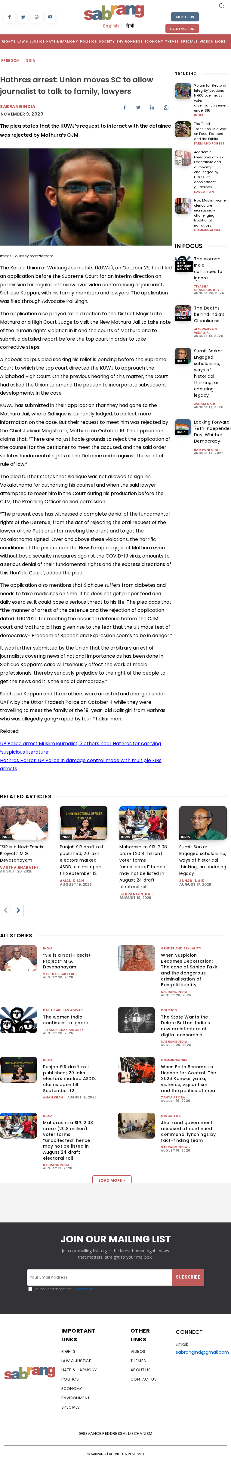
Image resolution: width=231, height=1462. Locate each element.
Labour (183, 318)
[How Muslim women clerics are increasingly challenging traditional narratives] (183, 206)
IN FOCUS (188, 246)
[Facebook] (9, 17)
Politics (169, 1010)
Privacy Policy (82, 1289)
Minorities (171, 1116)
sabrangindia (134, 894)
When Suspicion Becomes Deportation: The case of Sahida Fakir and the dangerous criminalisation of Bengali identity (189, 970)
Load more (110, 1180)
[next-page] (18, 910)
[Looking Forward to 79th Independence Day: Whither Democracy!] (183, 427)
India (29, 60)
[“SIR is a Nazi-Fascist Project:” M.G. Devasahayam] (24, 823)
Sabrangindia (17, 106)
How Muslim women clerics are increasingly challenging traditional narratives (211, 213)
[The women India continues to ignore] (18, 1020)
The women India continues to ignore (208, 268)
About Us (185, 16)
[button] (221, 5)
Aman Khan (72, 880)
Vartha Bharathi (19, 867)
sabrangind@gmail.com (202, 1352)
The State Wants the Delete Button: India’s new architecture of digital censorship (185, 1026)
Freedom (10, 60)
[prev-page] (5, 910)
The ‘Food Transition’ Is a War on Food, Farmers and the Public (210, 131)
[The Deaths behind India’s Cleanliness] (183, 313)
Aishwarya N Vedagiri (205, 331)
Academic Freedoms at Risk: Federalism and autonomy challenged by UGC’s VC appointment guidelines (209, 169)
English (111, 26)
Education (204, 191)
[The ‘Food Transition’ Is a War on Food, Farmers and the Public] (183, 129)
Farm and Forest (209, 143)
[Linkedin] (152, 107)
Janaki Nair (204, 404)
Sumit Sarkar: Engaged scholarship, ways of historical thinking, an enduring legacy (208, 373)
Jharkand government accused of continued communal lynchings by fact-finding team (188, 1131)
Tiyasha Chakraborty (207, 288)
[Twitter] (23, 17)
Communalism (207, 230)
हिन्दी (130, 26)
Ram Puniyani (206, 449)
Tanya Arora (173, 1097)
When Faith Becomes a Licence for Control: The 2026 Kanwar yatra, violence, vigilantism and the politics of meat (189, 1078)
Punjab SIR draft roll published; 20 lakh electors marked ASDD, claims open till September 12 (81, 860)
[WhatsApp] (36, 17)
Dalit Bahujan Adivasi (184, 266)
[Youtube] (50, 17)
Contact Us (182, 28)
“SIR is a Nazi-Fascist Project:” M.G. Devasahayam (22, 853)
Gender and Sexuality (181, 948)
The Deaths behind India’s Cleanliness (209, 314)
